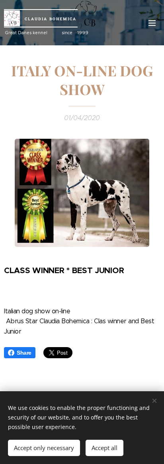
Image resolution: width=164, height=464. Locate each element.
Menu (152, 23)
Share (24, 352)
